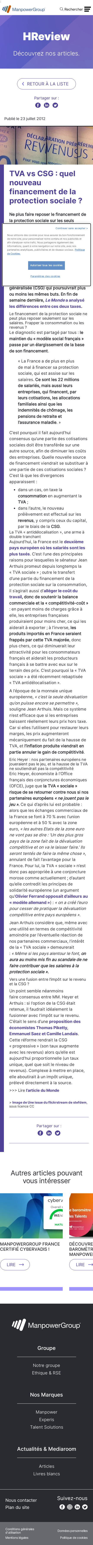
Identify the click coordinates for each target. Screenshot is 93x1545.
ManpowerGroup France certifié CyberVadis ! (30, 1246)
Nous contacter (21, 1500)
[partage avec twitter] (55, 105)
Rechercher (73, 9)
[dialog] (46, 255)
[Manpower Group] (23, 9)
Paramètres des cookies (45, 276)
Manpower (46, 1412)
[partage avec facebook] (38, 105)
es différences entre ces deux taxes (45, 306)
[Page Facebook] (62, 1507)
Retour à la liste (48, 83)
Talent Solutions (46, 1427)
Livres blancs (46, 1473)
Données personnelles (73, 1531)
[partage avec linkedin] (46, 105)
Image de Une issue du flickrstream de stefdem (49, 1102)
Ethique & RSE (46, 1372)
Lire (11, 1264)
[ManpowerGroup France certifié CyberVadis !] (31, 1217)
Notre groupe (46, 1365)
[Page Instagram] (69, 1507)
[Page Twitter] (85, 1507)
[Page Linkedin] (77, 1507)
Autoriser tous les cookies (46, 265)
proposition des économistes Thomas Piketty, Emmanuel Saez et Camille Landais (45, 1027)
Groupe (46, 1348)
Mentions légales (16, 1537)
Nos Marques (46, 1395)
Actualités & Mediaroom (46, 1449)
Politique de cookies (74, 1537)
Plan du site (17, 1507)
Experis (46, 1419)
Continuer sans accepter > (72, 228)
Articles (46, 1466)
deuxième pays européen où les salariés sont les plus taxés (47, 548)
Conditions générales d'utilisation (19, 1530)
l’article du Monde (42, 1090)
